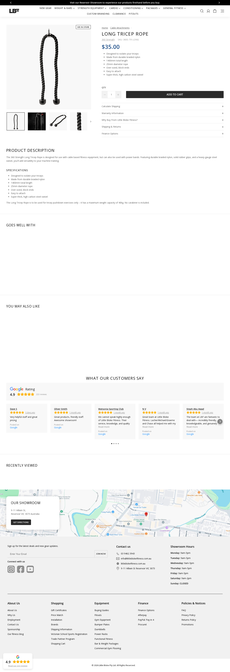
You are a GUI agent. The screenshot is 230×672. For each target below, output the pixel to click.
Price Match (57, 615)
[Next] (89, 121)
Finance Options (110, 133)
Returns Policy (188, 619)
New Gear (45, 8)
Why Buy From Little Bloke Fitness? (120, 119)
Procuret (142, 624)
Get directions (21, 522)
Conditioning (132, 8)
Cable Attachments (120, 27)
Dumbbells (100, 629)
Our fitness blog (16, 634)
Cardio (113, 8)
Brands (54, 624)
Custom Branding (98, 13)
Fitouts (133, 13)
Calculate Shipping (111, 106)
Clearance (119, 13)
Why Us (11, 615)
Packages (152, 8)
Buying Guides (102, 610)
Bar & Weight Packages (106, 643)
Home (105, 27)
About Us (12, 610)
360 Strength (108, 39)
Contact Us (13, 624)
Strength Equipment (91, 8)
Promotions (187, 624)
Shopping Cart (58, 643)
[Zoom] (48, 67)
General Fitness (173, 8)
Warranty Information (113, 113)
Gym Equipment (103, 619)
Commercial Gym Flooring (108, 648)
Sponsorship (14, 629)
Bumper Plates (102, 624)
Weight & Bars (63, 8)
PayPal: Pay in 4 (146, 619)
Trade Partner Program (63, 638)
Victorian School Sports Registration (69, 634)
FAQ (183, 610)
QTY (104, 87)
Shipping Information (61, 629)
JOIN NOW (101, 554)
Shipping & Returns (111, 126)
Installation (56, 619)
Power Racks (101, 634)
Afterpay (142, 615)
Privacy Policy (188, 615)
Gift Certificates (59, 610)
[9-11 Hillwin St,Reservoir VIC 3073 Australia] (115, 513)
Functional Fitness (104, 638)
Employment (14, 619)
